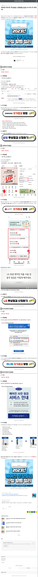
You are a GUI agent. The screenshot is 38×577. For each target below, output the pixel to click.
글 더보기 (19, 535)
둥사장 (6, 5)
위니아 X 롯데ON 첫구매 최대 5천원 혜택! (10, 494)
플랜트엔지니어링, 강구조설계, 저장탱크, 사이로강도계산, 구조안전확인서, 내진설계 (16, 502)
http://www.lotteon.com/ (5, 492)
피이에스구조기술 (5, 501)
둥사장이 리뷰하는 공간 (19, 1)
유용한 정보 (3, 5)
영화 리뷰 (2, 562)
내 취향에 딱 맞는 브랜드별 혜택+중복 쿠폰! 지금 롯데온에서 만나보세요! (14, 495)
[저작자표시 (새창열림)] (36, 507)
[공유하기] (6, 509)
